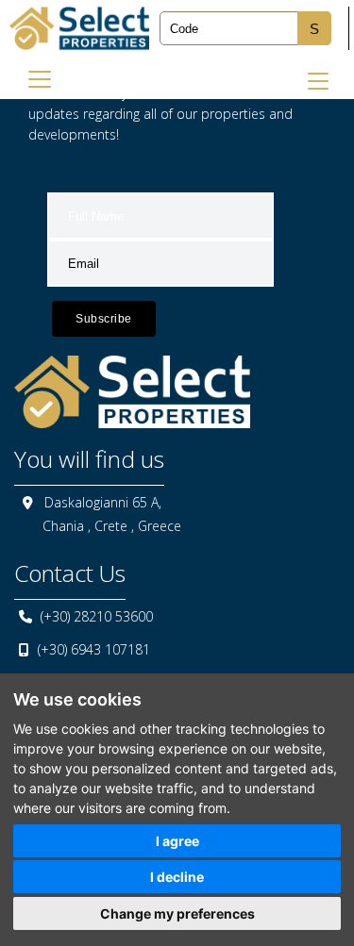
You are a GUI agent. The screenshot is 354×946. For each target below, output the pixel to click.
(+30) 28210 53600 (97, 616)
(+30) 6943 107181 (94, 649)
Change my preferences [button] (177, 913)
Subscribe (104, 318)
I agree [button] (177, 841)
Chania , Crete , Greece (111, 526)
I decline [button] (177, 877)
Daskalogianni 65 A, (102, 502)
